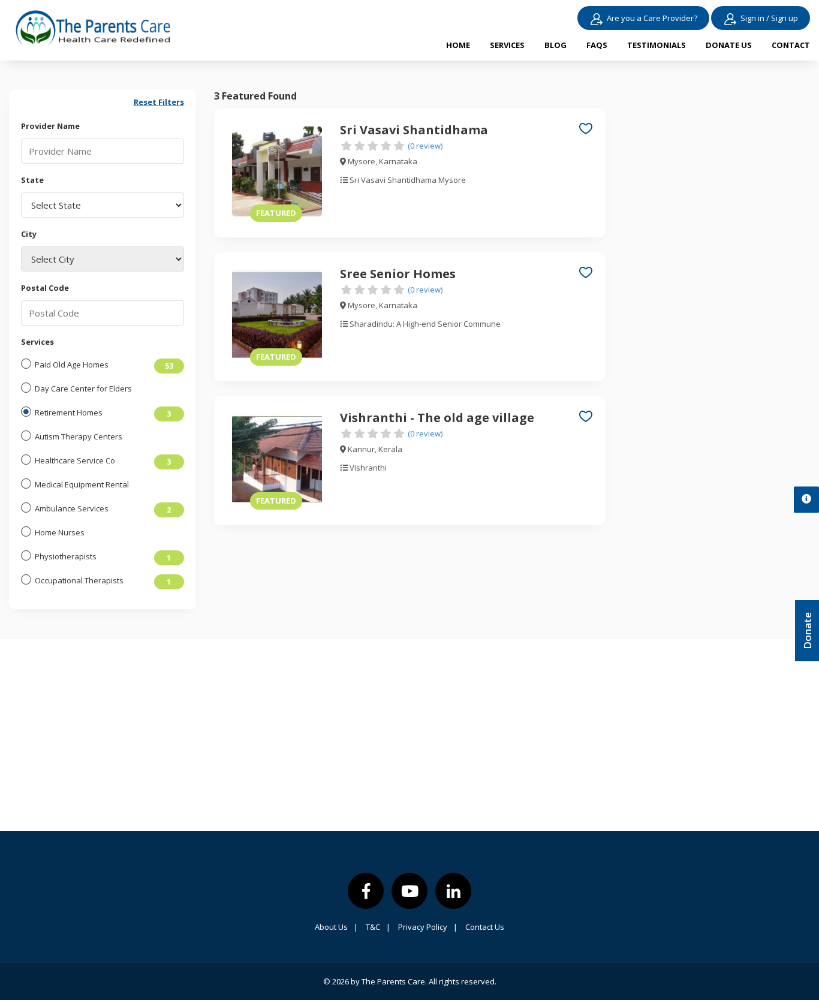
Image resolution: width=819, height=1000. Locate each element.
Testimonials (656, 45)
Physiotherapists (66, 556)
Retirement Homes (69, 412)
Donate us (729, 45)
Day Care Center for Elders (83, 388)
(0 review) (425, 145)
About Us (336, 926)
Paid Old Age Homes (72, 364)
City (29, 233)
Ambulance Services (72, 508)
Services (507, 45)
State (32, 179)
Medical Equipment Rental (82, 484)
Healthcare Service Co (75, 460)
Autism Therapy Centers (78, 436)
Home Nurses (60, 532)
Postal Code (45, 287)
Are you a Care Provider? (652, 18)
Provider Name (50, 126)
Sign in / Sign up (769, 18)
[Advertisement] (717, 270)
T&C (378, 926)
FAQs (596, 45)
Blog (555, 45)
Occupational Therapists (79, 580)
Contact (791, 45)
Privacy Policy (427, 926)
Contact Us (484, 926)
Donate (807, 630)
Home (458, 45)
